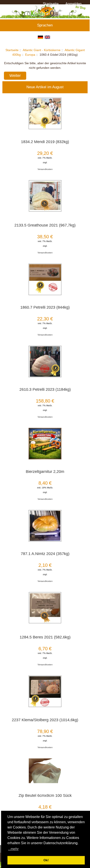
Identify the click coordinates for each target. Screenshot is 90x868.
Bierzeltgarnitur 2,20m (45, 471)
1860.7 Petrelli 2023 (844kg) (45, 307)
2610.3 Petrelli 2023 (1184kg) (45, 389)
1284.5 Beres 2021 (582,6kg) (45, 637)
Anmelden (73, 4)
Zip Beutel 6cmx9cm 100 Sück (45, 795)
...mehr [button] (13, 849)
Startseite (51, 4)
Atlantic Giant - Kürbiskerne (42, 50)
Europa (30, 54)
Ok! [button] (46, 860)
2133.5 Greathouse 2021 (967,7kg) (45, 225)
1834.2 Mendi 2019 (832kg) (45, 142)
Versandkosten (45, 169)
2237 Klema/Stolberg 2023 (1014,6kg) (45, 720)
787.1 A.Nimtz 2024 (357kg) (45, 554)
